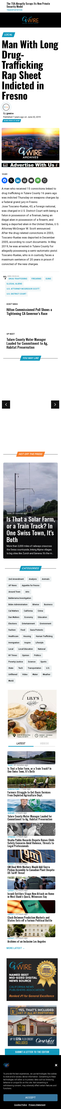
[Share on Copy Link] (44, 180)
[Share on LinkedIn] (18, 180)
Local (8, 34)
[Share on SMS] (38, 180)
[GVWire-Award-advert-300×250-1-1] (32, 1000)
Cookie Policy (20, 1105)
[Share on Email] (31, 180)
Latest (11, 864)
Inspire (11, 813)
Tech (9, 513)
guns (48, 279)
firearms (36, 279)
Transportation (9, 10)
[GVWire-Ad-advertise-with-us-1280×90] (30, 166)
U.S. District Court (16, 294)
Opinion (10, 407)
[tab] (21, 744)
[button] (56, 1065)
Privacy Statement (37, 1105)
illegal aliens (14, 284)
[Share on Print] (24, 180)
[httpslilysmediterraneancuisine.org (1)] (32, 738)
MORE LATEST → (16, 948)
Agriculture (13, 789)
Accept (30, 1097)
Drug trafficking (18, 279)
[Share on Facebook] (4, 180)
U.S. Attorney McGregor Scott (23, 289)
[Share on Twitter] (11, 180)
